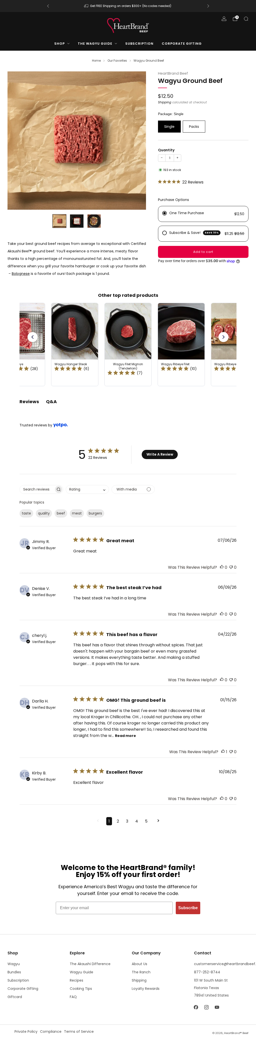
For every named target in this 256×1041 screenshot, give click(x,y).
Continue (177, 555)
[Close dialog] (220, 463)
